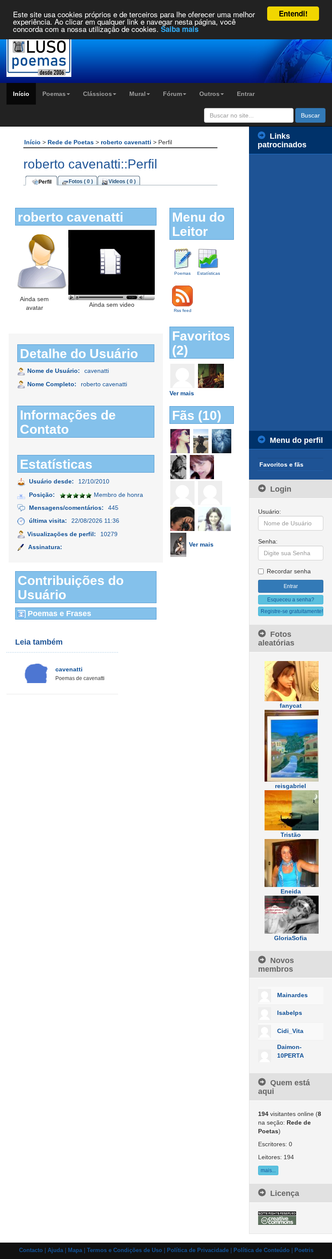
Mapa (75, 1250)
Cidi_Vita (290, 1030)
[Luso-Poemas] (41, 56)
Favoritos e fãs (281, 464)
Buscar (310, 115)
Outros (209, 93)
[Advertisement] (290, 292)
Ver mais (181, 393)
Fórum (172, 93)
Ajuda (55, 1250)
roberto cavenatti (127, 142)
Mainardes (292, 995)
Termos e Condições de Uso (124, 1250)
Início (21, 93)
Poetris (303, 1250)
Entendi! (293, 13)
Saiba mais (179, 29)
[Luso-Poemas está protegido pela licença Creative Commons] (277, 1217)
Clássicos (97, 93)
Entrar (246, 93)
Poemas (54, 93)
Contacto (31, 1250)
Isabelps (289, 1012)
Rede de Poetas (72, 142)
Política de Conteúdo (261, 1250)
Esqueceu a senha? (290, 600)
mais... (268, 1170)
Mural (137, 93)
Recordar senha (289, 571)
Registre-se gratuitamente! (292, 611)
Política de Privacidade (198, 1250)
